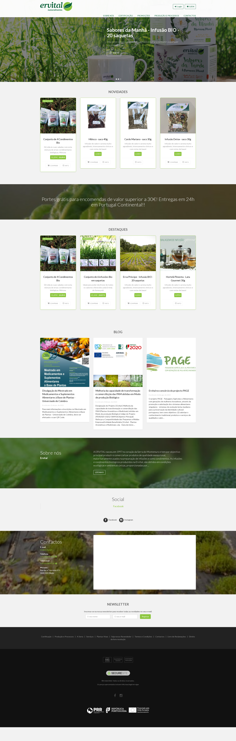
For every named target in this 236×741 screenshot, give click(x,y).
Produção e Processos (166, 15)
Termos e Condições (143, 636)
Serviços (90, 636)
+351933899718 (47, 563)
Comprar (118, 47)
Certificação (125, 15)
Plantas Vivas (102, 636)
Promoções (143, 15)
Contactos (190, 15)
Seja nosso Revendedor (121, 636)
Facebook (118, 506)
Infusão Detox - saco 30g (178, 139)
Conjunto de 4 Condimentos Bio (141, 30)
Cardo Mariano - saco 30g (137, 139)
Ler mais (99, 472)
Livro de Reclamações (177, 636)
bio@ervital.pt (46, 550)
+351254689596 (47, 556)
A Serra (80, 636)
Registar (145, 616)
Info (138, 47)
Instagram (128, 520)
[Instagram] (121, 695)
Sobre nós (108, 15)
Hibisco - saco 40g (98, 139)
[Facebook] (115, 695)
